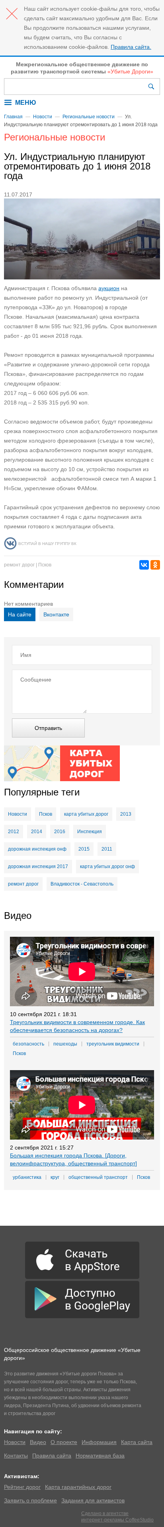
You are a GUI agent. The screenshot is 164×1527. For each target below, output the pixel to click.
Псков (44, 565)
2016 (59, 831)
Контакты (16, 1455)
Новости (42, 116)
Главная (13, 116)
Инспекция (89, 831)
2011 (107, 849)
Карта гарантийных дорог (78, 1487)
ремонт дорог (19, 565)
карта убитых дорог (86, 814)
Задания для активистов (93, 1500)
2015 (84, 849)
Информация (99, 1442)
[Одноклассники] (155, 565)
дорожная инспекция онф (37, 849)
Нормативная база (100, 1455)
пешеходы (65, 1044)
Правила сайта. (131, 47)
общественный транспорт (98, 1177)
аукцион (108, 288)
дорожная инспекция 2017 (38, 866)
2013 (125, 814)
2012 (13, 831)
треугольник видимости (112, 1044)
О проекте (64, 1442)
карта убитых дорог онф (107, 866)
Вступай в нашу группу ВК (47, 543)
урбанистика (27, 1177)
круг (55, 1177)
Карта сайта (136, 1442)
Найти (152, 86)
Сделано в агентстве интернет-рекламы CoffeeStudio (117, 1517)
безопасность (28, 1044)
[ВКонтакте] (144, 565)
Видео (38, 1442)
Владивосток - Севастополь (82, 884)
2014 (36, 831)
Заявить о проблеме (30, 1500)
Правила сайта (51, 1455)
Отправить (48, 728)
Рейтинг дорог (22, 1487)
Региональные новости (88, 116)
